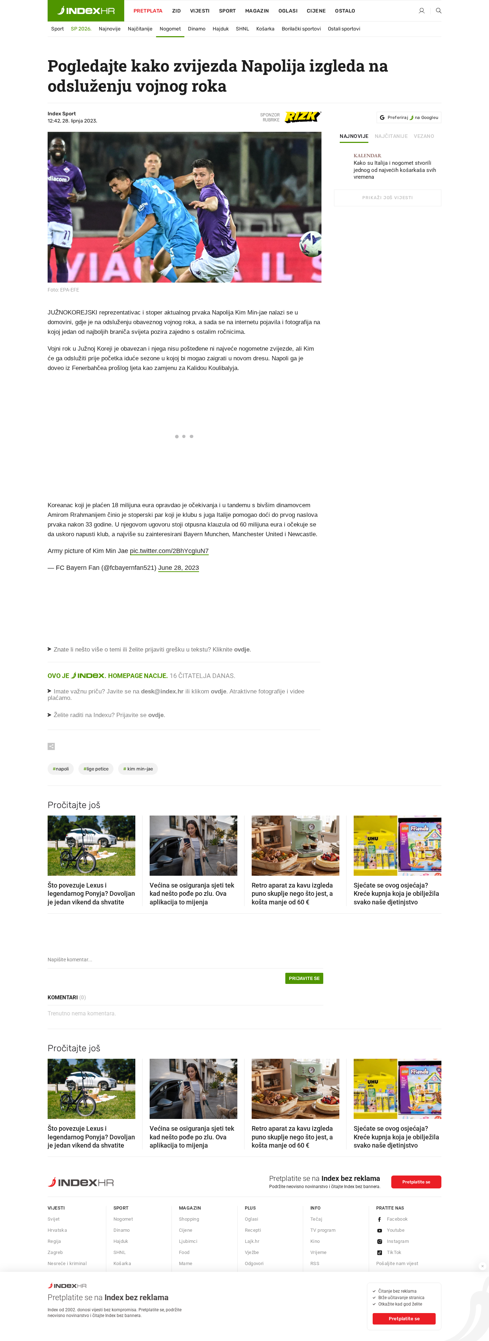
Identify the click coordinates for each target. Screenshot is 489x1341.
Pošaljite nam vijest (397, 1263)
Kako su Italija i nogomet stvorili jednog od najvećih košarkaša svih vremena (395, 167)
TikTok (394, 1252)
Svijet (53, 1219)
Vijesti (200, 11)
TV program (322, 1230)
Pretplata (148, 11)
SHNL (242, 29)
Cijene (316, 11)
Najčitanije (140, 29)
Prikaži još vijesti (387, 197)
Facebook (397, 1219)
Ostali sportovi (344, 29)
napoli (61, 769)
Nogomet (170, 29)
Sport (227, 11)
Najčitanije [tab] (391, 136)
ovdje (218, 691)
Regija (54, 1241)
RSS (314, 1263)
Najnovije (110, 29)
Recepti (253, 1230)
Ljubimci (188, 1241)
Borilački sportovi (301, 29)
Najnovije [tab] (354, 136)
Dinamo (196, 29)
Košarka (265, 29)
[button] (57, 843)
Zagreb (55, 1252)
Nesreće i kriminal (67, 1263)
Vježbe (252, 1252)
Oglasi (288, 11)
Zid (176, 11)
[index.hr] (86, 10)
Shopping (189, 1219)
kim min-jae (138, 769)
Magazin (190, 1208)
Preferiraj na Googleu (413, 117)
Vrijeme (318, 1252)
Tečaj (316, 1219)
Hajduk (221, 29)
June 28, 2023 (178, 567)
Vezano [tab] (424, 136)
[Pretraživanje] (436, 11)
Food (184, 1252)
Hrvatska (57, 1230)
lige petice (95, 769)
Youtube (396, 1230)
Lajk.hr (252, 1241)
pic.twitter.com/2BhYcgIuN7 (169, 550)
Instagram (398, 1241)
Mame (186, 1263)
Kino (315, 1241)
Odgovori (254, 1263)
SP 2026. (81, 29)
